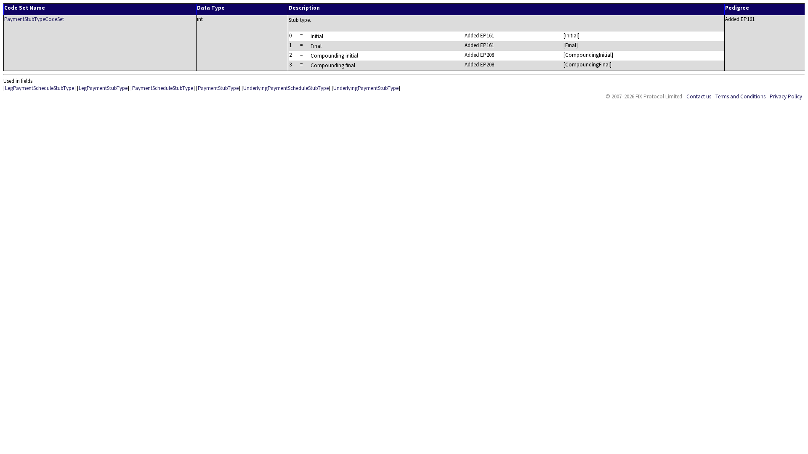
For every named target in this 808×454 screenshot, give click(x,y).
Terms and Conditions (740, 96)
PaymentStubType (218, 88)
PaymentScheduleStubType (162, 88)
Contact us (698, 96)
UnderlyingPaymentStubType (366, 88)
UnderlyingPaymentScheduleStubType (286, 88)
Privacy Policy (786, 96)
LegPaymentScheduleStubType (39, 88)
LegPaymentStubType (103, 88)
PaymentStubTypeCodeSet (34, 19)
